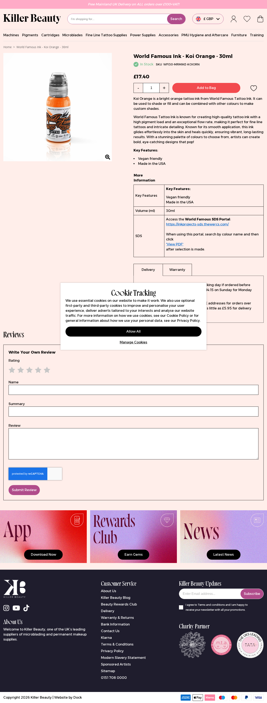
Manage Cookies (133, 342)
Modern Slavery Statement (123, 658)
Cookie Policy (178, 316)
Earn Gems (134, 555)
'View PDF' (174, 244)
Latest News (223, 555)
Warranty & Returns (117, 618)
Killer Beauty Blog (115, 598)
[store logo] (32, 19)
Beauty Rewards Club (119, 604)
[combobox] (126, 19)
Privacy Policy (112, 651)
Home (7, 47)
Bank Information (115, 624)
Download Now (43, 555)
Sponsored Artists (116, 664)
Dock (77, 697)
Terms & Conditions (117, 644)
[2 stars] (17, 370)
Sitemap (108, 671)
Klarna (106, 638)
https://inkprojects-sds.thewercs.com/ (197, 224)
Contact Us (110, 631)
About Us (108, 591)
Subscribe (252, 594)
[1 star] (13, 370)
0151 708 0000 (114, 678)
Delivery (107, 611)
